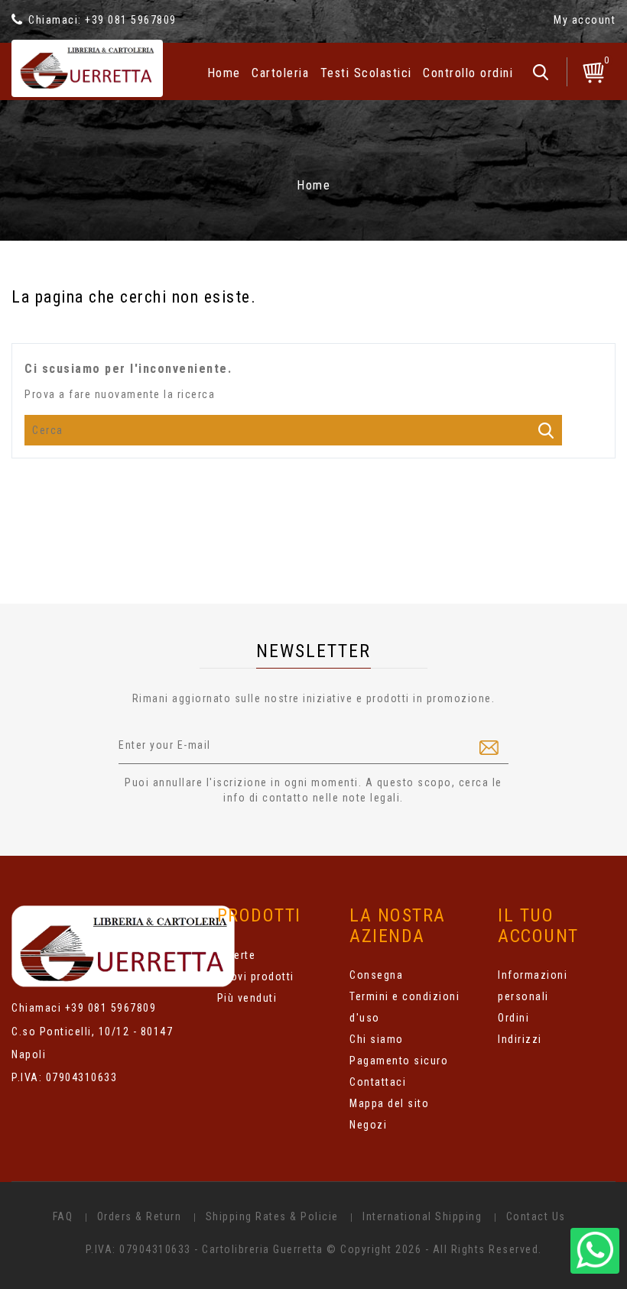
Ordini (513, 1018)
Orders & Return (139, 1216)
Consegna (376, 975)
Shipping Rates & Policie (272, 1216)
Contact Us (536, 1216)
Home (224, 73)
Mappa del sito (389, 1103)
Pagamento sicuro (398, 1060)
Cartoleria (280, 73)
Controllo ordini (468, 73)
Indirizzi (520, 1039)
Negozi (368, 1125)
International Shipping (422, 1216)
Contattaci (377, 1082)
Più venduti (247, 998)
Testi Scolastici (366, 73)
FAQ (63, 1216)
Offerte (236, 955)
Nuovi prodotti (255, 976)
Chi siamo (376, 1039)
